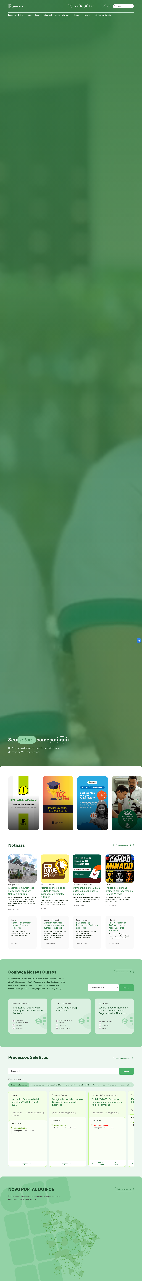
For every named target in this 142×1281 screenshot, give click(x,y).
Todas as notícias (124, 845)
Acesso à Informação (62, 15)
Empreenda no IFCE (54, 1085)
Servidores (112, 1085)
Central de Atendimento (102, 15)
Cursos (29, 15)
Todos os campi (124, 1189)
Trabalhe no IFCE (125, 1085)
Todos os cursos (124, 971)
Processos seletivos (15, 15)
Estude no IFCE (84, 1085)
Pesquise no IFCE (99, 1085)
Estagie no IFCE (70, 1085)
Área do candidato (98, 1163)
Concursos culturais (37, 1085)
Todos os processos (123, 1058)
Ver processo (28, 1164)
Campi (37, 15)
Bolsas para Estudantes (19, 1085)
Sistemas (86, 15)
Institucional (47, 15)
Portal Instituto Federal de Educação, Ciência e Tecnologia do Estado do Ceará (17, 5)
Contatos (77, 15)
